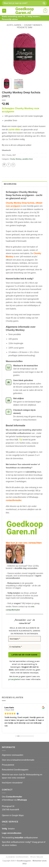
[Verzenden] (44, 3)
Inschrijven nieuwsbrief (12, 783)
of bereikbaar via (14, 800)
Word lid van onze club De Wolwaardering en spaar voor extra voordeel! (22, 776)
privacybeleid (14, 679)
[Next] (43, 53)
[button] (4, 11)
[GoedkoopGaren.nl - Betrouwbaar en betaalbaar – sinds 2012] (24, 10)
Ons (12, 797)
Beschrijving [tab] (10, 184)
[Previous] (6, 53)
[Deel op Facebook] (9, 165)
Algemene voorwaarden (12, 755)
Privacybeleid (8, 765)
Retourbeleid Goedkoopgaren (15, 770)
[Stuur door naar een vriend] (13, 165)
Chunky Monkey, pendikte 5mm (21, 159)
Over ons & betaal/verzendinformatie (18, 760)
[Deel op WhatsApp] (4, 165)
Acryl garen (14, 25)
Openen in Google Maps (13, 815)
